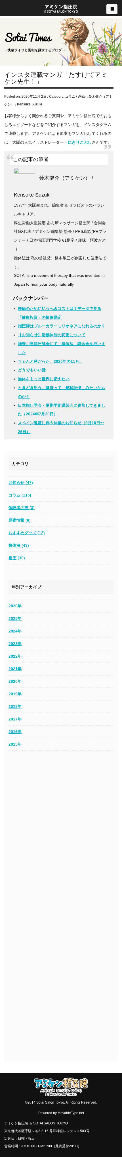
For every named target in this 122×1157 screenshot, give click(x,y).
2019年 (15, 694)
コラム (70, 97)
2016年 (15, 731)
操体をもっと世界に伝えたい (44, 379)
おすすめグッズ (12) (27, 533)
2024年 (15, 631)
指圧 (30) (17, 558)
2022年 (15, 656)
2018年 (15, 706)
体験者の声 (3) (22, 507)
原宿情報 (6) (20, 520)
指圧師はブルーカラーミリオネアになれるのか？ (61, 326)
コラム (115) (20, 495)
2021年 (15, 668)
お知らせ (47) (21, 482)
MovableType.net (71, 1113)
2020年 (15, 681)
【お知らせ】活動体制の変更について (51, 335)
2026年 (15, 606)
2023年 (15, 643)
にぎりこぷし (80, 142)
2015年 (15, 744)
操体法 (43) (19, 545)
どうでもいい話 (32, 370)
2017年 (15, 719)
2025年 (15, 618)
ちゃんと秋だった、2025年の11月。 (50, 361)
